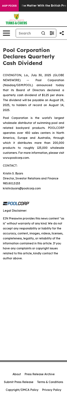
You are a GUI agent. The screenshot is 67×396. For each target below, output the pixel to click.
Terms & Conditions (50, 382)
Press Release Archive (39, 374)
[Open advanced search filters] (52, 33)
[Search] (43, 33)
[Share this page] (61, 33)
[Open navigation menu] (6, 33)
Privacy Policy (51, 390)
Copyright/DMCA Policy (22, 390)
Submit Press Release (18, 382)
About (17, 374)
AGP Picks (9, 5)
